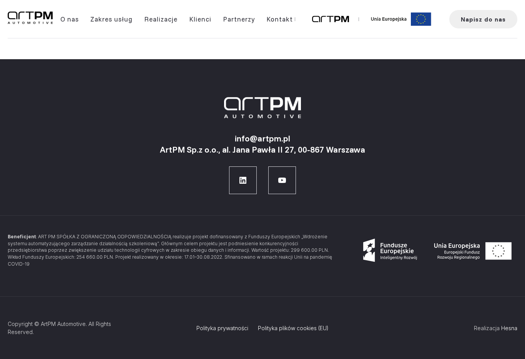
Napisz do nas (483, 19)
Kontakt (279, 19)
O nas (69, 19)
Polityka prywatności (222, 328)
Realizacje (161, 19)
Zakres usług (111, 19)
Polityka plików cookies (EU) (293, 328)
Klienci (200, 19)
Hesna (509, 328)
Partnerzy (239, 19)
